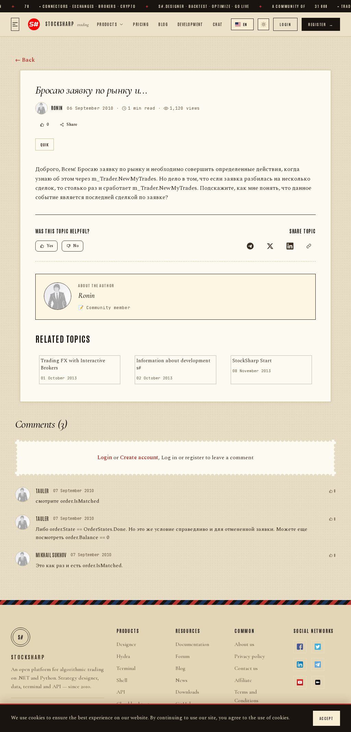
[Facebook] (299, 646)
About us (244, 644)
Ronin (86, 295)
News (181, 680)
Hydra (123, 656)
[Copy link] (309, 246)
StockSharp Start (252, 361)
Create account (139, 457)
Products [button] (107, 24)
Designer (126, 644)
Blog (163, 24)
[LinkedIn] (290, 246)
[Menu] (15, 24)
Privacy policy (249, 656)
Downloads (187, 692)
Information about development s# (173, 364)
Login (285, 24)
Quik (44, 144)
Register (321, 24)
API (121, 692)
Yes (50, 246)
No (76, 246)
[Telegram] (250, 246)
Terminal (126, 668)
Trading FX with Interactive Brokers (73, 364)
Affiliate (243, 680)
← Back (25, 60)
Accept (326, 718)
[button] (242, 24)
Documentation (192, 644)
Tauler (42, 491)
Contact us (246, 668)
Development (190, 24)
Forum (183, 656)
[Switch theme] (263, 24)
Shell (122, 680)
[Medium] (317, 682)
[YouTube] (299, 682)
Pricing (141, 24)
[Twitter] (270, 246)
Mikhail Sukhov (51, 555)
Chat (218, 24)
